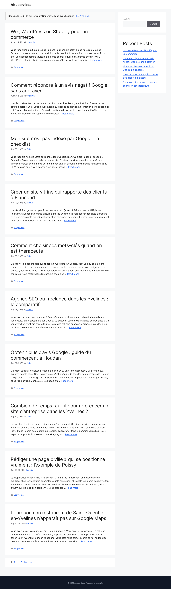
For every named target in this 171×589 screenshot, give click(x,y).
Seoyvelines (19, 67)
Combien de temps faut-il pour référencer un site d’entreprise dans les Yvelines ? (59, 408)
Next (28, 562)
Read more (96, 60)
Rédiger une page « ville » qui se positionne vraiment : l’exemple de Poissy (58, 462)
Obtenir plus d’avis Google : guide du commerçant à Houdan (51, 355)
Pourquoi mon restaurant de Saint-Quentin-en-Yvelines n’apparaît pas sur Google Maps (58, 515)
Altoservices (21, 5)
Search (126, 19)
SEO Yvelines (82, 16)
